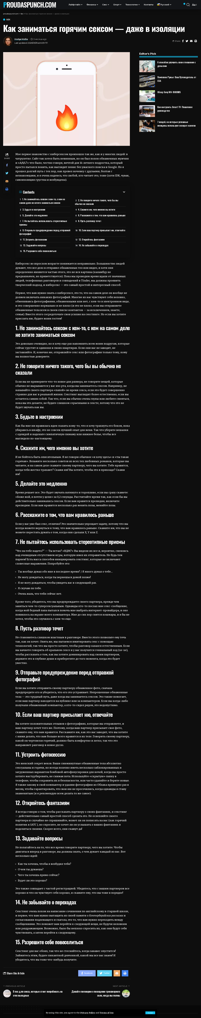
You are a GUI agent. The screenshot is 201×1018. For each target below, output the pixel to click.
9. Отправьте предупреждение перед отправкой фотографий (44, 231)
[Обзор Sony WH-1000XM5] (147, 96)
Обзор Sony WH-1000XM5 (169, 92)
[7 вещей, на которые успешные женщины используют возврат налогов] (147, 126)
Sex (8, 20)
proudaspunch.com (29, 5)
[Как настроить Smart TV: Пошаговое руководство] (147, 111)
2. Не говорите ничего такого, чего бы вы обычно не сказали (96, 201)
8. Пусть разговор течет (89, 221)
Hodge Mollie (21, 39)
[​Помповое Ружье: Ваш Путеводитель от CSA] (147, 81)
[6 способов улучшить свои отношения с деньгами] (147, 66)
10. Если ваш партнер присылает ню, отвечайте (102, 230)
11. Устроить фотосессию (35, 239)
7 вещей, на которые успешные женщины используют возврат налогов (176, 123)
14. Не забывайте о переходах (93, 245)
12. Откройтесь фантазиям (91, 239)
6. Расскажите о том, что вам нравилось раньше (101, 215)
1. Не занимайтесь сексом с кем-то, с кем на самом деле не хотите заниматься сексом (42, 200)
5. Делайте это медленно (35, 215)
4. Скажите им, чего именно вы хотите (96, 209)
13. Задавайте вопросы (34, 245)
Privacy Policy (87, 1012)
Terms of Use (106, 1012)
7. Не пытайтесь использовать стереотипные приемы (43, 222)
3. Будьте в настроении (33, 209)
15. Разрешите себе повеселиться (39, 251)
